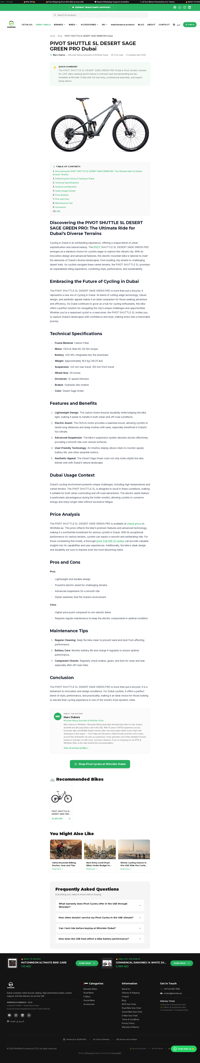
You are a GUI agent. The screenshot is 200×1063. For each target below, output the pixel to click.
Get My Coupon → (100, 561)
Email (76, 548)
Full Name (78, 525)
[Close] (127, 498)
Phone (77, 537)
